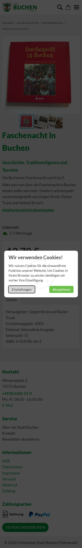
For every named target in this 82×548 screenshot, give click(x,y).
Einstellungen (21, 289)
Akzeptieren (61, 289)
